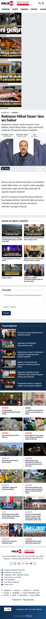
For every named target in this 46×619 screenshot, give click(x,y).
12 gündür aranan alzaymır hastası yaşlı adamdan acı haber (34, 412)
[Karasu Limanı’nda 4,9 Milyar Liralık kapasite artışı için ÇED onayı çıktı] (12, 230)
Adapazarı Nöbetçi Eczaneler (14, 570)
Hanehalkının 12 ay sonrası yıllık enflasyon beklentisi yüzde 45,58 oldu (34, 437)
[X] (15, 563)
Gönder (6, 313)
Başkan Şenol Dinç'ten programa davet (9, 542)
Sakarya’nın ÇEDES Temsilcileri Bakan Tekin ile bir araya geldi (33, 279)
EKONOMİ (15, 593)
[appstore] (17, 600)
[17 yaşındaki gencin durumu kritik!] (12, 251)
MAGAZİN (23, 595)
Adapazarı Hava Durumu (13, 572)
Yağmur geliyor (7, 278)
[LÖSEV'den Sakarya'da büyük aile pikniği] (11, 476)
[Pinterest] (19, 563)
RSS (8, 609)
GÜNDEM (6, 9)
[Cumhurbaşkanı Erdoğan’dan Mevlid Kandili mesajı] (11, 399)
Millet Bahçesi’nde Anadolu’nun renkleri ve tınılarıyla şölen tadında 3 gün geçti (34, 463)
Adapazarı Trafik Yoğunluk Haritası (16, 575)
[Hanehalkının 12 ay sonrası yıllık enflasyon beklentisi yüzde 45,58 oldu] (34, 424)
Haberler (5, 112)
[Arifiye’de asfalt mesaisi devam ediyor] (11, 449)
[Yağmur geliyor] (12, 270)
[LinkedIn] (27, 563)
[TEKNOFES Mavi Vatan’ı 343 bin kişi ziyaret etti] (34, 530)
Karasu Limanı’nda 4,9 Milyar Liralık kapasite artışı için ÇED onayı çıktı (12, 239)
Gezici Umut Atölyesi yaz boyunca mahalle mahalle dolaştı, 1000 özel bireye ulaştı (34, 490)
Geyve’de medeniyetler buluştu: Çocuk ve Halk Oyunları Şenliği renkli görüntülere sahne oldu (33, 517)
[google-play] (28, 600)
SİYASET (34, 9)
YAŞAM (43, 9)
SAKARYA (24, 9)
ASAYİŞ (15, 9)
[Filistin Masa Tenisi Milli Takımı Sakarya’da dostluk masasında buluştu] (11, 503)
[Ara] (40, 3)
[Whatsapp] (35, 563)
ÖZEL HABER (35, 595)
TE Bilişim (28, 616)
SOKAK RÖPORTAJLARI (31, 593)
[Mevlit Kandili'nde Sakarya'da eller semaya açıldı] (34, 230)
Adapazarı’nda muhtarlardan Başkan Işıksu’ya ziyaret (33, 259)
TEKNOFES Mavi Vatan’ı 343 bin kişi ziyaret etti (33, 542)
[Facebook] (11, 563)
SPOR (4, 512)
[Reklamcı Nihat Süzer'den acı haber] (23, 152)
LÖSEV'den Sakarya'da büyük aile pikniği (9, 488)
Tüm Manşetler (9, 580)
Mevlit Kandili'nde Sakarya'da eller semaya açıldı (34, 238)
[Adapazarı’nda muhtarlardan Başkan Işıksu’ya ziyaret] (34, 251)
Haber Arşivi (8, 584)
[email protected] (24, 559)
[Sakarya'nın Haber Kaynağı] (15, 3)
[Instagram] (23, 563)
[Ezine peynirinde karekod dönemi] (11, 424)
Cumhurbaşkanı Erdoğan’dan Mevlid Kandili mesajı (11, 412)
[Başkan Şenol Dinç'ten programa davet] (11, 530)
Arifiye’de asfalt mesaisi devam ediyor (10, 461)
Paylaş (6, 168)
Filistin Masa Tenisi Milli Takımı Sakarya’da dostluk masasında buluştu (11, 516)
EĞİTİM (6, 595)
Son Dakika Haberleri (11, 582)
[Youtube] (31, 563)
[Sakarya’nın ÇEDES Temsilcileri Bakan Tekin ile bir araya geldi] (34, 270)
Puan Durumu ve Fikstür (12, 577)
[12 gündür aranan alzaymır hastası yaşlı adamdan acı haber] (34, 399)
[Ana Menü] (43, 3)
